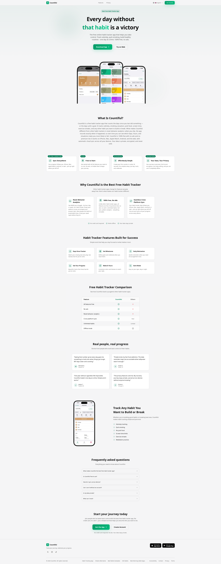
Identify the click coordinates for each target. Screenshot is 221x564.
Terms (173, 561)
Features (100, 3)
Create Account (120, 527)
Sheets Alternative (100, 561)
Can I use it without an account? (92, 487)
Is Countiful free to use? (90, 476)
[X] (47, 552)
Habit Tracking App (87, 561)
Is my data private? (88, 493)
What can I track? (88, 498)
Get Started (169, 3)
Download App (101, 47)
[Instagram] (52, 552)
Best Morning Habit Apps (137, 561)
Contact (161, 561)
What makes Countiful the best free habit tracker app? (99, 471)
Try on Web (120, 47)
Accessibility (153, 561)
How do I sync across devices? (91, 482)
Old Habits (125, 561)
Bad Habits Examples (114, 561)
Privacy (108, 3)
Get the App (99, 527)
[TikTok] (56, 552)
